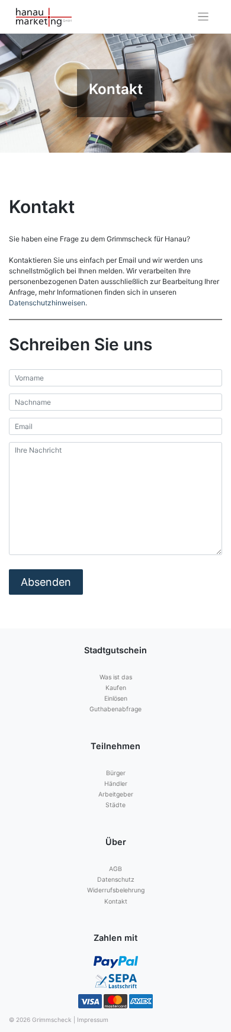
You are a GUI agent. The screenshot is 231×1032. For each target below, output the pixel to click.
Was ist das (116, 677)
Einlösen (115, 698)
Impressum (92, 1019)
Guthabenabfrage (115, 709)
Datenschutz (115, 879)
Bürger (116, 773)
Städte (115, 805)
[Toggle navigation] (203, 16)
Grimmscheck (52, 1019)
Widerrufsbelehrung (116, 890)
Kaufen (115, 688)
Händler (115, 784)
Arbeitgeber (115, 794)
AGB (115, 869)
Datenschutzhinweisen (47, 302)
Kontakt (115, 901)
